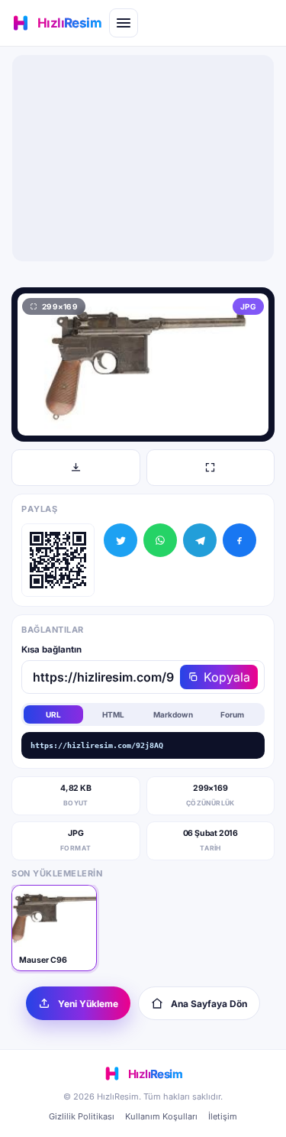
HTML (113, 714)
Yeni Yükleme (88, 1003)
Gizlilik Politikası (81, 1116)
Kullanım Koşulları (161, 1116)
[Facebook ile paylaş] (239, 540)
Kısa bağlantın (51, 649)
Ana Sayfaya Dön (209, 1003)
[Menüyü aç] (123, 22)
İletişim (222, 1116)
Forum (232, 714)
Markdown (173, 714)
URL (53, 714)
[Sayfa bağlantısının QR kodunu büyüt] (58, 560)
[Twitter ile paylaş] (120, 540)
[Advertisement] (143, 158)
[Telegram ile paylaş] (200, 540)
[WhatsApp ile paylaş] (160, 540)
